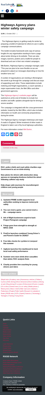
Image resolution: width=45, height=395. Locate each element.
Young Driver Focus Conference (12, 369)
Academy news (15, 279)
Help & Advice (7, 330)
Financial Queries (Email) (10, 352)
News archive (7, 334)
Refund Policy (7, 350)
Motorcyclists (5, 289)
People (12, 291)
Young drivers (19, 296)
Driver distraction (21, 282)
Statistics (28, 293)
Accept (31, 390)
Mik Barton (27, 129)
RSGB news (10, 293)
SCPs (17, 293)
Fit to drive (5, 286)
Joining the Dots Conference (11, 371)
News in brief (15, 289)
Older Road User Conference (11, 373)
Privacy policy (7, 346)
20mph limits (5, 279)
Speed (22, 293)
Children (38, 279)
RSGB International (8, 364)
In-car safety (23, 286)
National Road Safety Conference (13, 367)
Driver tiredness (33, 282)
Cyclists (3, 282)
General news (14, 286)
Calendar (6, 328)
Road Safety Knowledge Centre (12, 362)
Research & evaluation (32, 291)
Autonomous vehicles (28, 279)
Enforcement (27, 284)
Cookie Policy (7, 348)
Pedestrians (4, 291)
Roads (3, 293)
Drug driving (10, 284)
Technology (36, 293)
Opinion (34, 289)
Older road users (25, 289)
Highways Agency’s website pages (17, 95)
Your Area (6, 338)
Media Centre (7, 332)
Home (5, 323)
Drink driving (11, 282)
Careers (5, 325)
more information (18, 389)
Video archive (7, 336)
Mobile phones (33, 286)
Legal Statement (8, 344)
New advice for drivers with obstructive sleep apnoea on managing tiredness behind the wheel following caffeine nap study (21, 177)
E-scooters (18, 284)
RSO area (6, 340)
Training (11, 296)
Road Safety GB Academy (10, 360)
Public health (19, 291)
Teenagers (4, 296)
